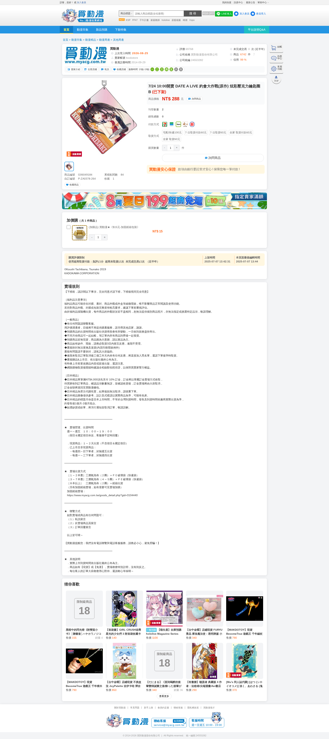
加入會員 (81, 2)
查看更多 (164, 696)
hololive (166, 20)
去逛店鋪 (92, 69)
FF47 (135, 20)
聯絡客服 (178, 707)
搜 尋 (192, 13)
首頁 (66, 29)
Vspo (192, 20)
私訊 (107, 69)
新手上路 (148, 707)
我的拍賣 (226, 2)
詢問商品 (196, 98)
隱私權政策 (193, 707)
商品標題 (125, 13)
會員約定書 (163, 707)
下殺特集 (120, 29)
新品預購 (101, 29)
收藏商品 (74, 184)
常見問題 (134, 707)
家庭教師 (155, 20)
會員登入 (261, 13)
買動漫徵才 (209, 707)
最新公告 (250, 2)
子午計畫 (144, 20)
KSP (128, 20)
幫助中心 (262, 2)
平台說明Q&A (256, 29)
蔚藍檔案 (176, 20)
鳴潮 (185, 20)
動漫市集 (82, 29)
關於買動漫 (120, 707)
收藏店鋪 (121, 69)
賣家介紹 (75, 69)
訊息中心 (239, 2)
